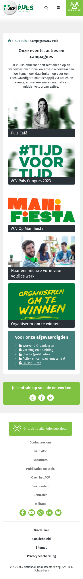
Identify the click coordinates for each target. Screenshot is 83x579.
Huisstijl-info (31, 363)
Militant (40, 504)
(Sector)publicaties (36, 354)
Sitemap (41, 547)
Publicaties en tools (40, 469)
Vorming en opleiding (37, 350)
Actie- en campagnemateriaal (43, 358)
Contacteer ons (40, 442)
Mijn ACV (40, 451)
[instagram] (40, 512)
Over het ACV (40, 477)
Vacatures (40, 460)
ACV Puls (21, 41)
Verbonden (40, 486)
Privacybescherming (41, 556)
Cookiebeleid (41, 539)
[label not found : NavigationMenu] (58, 8)
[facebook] (22, 512)
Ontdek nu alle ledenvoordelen (45, 429)
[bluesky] (58, 512)
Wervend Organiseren (38, 346)
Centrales (40, 495)
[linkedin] (49, 512)
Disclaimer (41, 530)
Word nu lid (74, 10)
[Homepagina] (9, 41)
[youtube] (31, 512)
